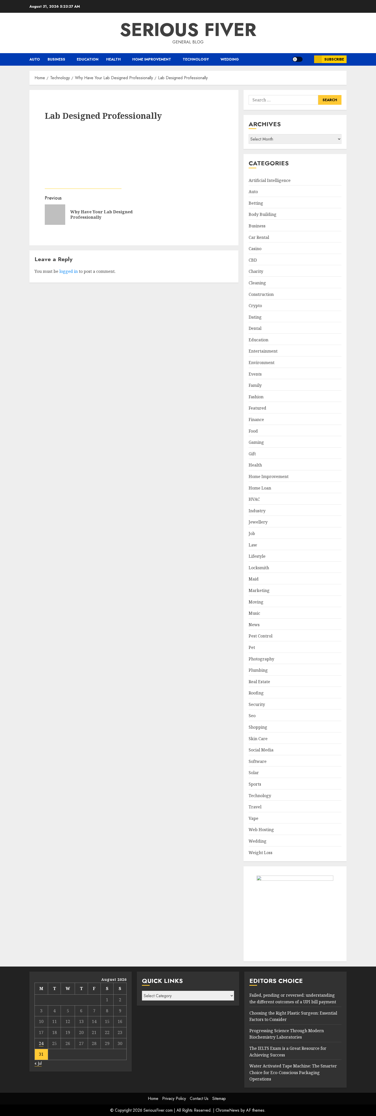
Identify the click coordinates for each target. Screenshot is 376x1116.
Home (153, 1098)
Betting (256, 203)
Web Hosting (261, 829)
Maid (254, 579)
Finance (256, 419)
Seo (252, 715)
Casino (255, 248)
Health (113, 59)
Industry (257, 511)
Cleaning (257, 283)
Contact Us (199, 1098)
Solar (254, 772)
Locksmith (259, 568)
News (254, 624)
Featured (257, 408)
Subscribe (334, 59)
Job (252, 533)
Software (258, 761)
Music (254, 613)
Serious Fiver (188, 29)
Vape (253, 818)
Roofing (256, 693)
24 (41, 1043)
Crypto (255, 305)
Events (255, 374)
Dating (255, 317)
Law (253, 545)
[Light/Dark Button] (297, 59)
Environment (261, 362)
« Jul (38, 1063)
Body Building (263, 214)
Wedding (229, 59)
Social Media (261, 750)
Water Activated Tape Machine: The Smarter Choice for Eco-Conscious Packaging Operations (293, 1072)
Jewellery (258, 522)
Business (56, 59)
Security (257, 704)
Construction (261, 294)
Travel (255, 807)
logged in (68, 603)
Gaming (256, 442)
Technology (196, 59)
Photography (261, 659)
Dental (255, 328)
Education (87, 59)
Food (253, 431)
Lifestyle (257, 556)
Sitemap (219, 1098)
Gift (252, 454)
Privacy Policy (174, 1098)
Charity (256, 271)
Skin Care (258, 738)
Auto (34, 59)
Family (255, 385)
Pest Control (260, 636)
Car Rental (259, 237)
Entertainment (263, 351)
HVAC (254, 499)
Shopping (258, 727)
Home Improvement (151, 59)
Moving (256, 602)
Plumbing (258, 670)
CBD (253, 260)
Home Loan (260, 488)
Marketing (259, 590)
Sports (255, 784)
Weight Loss (260, 852)
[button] (308, 59)
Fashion (256, 397)
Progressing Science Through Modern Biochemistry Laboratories (286, 1034)
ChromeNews (227, 1110)
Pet (252, 647)
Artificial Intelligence (270, 180)
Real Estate (259, 681)
